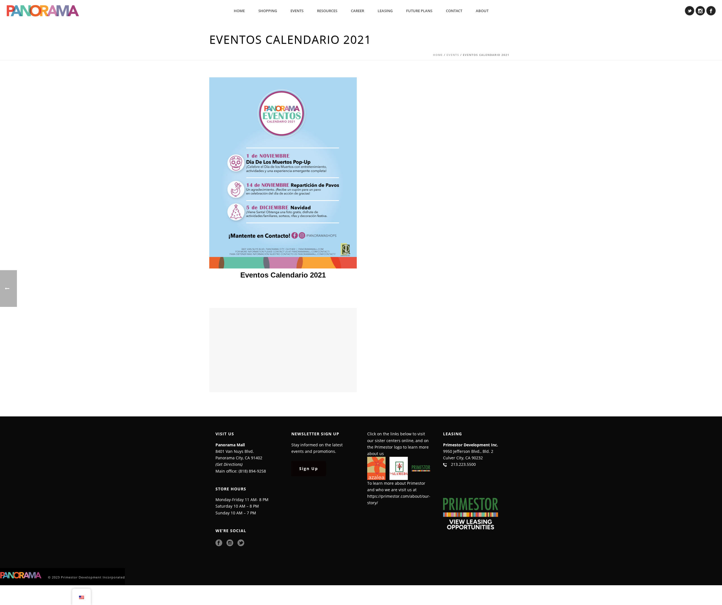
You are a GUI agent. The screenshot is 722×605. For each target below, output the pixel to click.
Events (296, 10)
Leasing (385, 10)
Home (239, 10)
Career (357, 10)
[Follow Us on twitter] (240, 543)
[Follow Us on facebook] (218, 543)
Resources (327, 10)
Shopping (267, 10)
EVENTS (452, 55)
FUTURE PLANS (419, 10)
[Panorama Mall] (21, 575)
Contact (454, 10)
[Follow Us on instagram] (229, 543)
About (482, 10)
